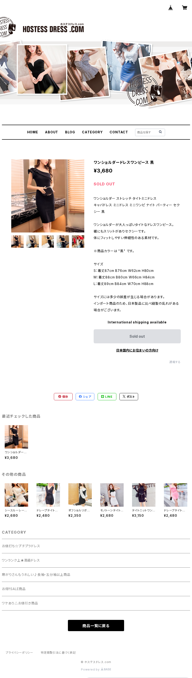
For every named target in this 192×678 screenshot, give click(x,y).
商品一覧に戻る (96, 625)
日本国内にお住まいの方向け (137, 350)
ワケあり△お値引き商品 (20, 603)
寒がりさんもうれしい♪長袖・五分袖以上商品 (36, 575)
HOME (32, 132)
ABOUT (51, 132)
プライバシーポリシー (19, 652)
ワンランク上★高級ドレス (21, 560)
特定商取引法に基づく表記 (58, 652)
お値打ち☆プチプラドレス (21, 546)
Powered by (91, 669)
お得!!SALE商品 (14, 589)
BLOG (70, 132)
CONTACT (119, 132)
